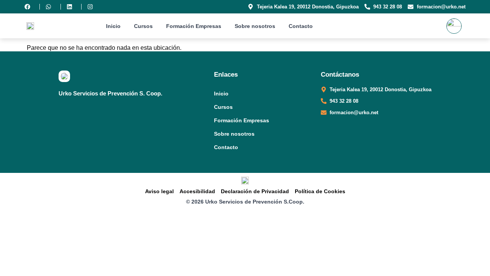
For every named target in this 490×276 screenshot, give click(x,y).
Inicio (113, 26)
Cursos (143, 26)
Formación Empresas (193, 26)
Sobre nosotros (255, 26)
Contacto (301, 26)
